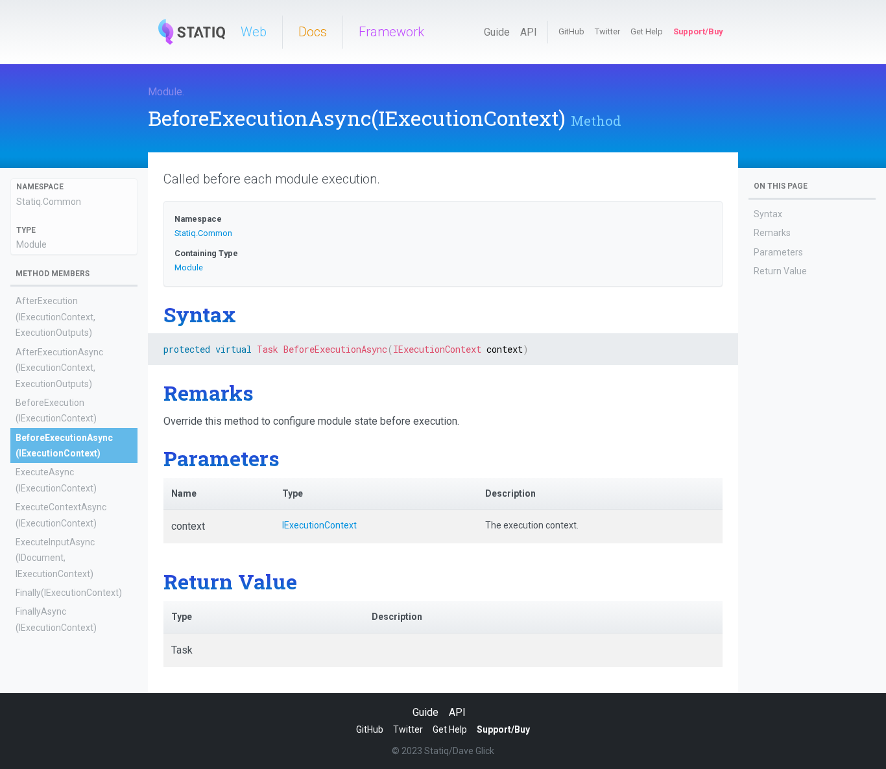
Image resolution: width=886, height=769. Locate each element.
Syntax (768, 214)
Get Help (646, 31)
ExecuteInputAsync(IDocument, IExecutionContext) (55, 558)
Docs (312, 32)
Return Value (780, 271)
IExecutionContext (319, 525)
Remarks (772, 233)
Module (165, 92)
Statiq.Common (48, 201)
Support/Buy (698, 31)
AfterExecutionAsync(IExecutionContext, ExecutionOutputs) (59, 368)
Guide (497, 32)
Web (254, 32)
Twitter (607, 31)
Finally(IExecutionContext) (69, 592)
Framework (391, 32)
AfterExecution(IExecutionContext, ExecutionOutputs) (55, 317)
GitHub (571, 31)
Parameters (778, 252)
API (528, 32)
